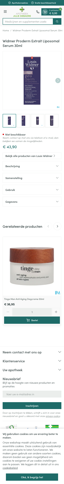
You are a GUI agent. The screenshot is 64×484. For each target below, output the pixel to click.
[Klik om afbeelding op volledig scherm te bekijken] (32, 80)
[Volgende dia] (57, 226)
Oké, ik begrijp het (32, 477)
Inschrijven (32, 405)
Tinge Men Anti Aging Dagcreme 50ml (24, 299)
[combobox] (28, 21)
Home (6, 30)
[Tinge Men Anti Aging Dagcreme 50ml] (32, 266)
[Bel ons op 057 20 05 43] (37, 12)
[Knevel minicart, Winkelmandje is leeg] (45, 12)
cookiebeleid (10, 468)
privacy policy (53, 416)
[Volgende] (58, 80)
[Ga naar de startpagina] (22, 12)
